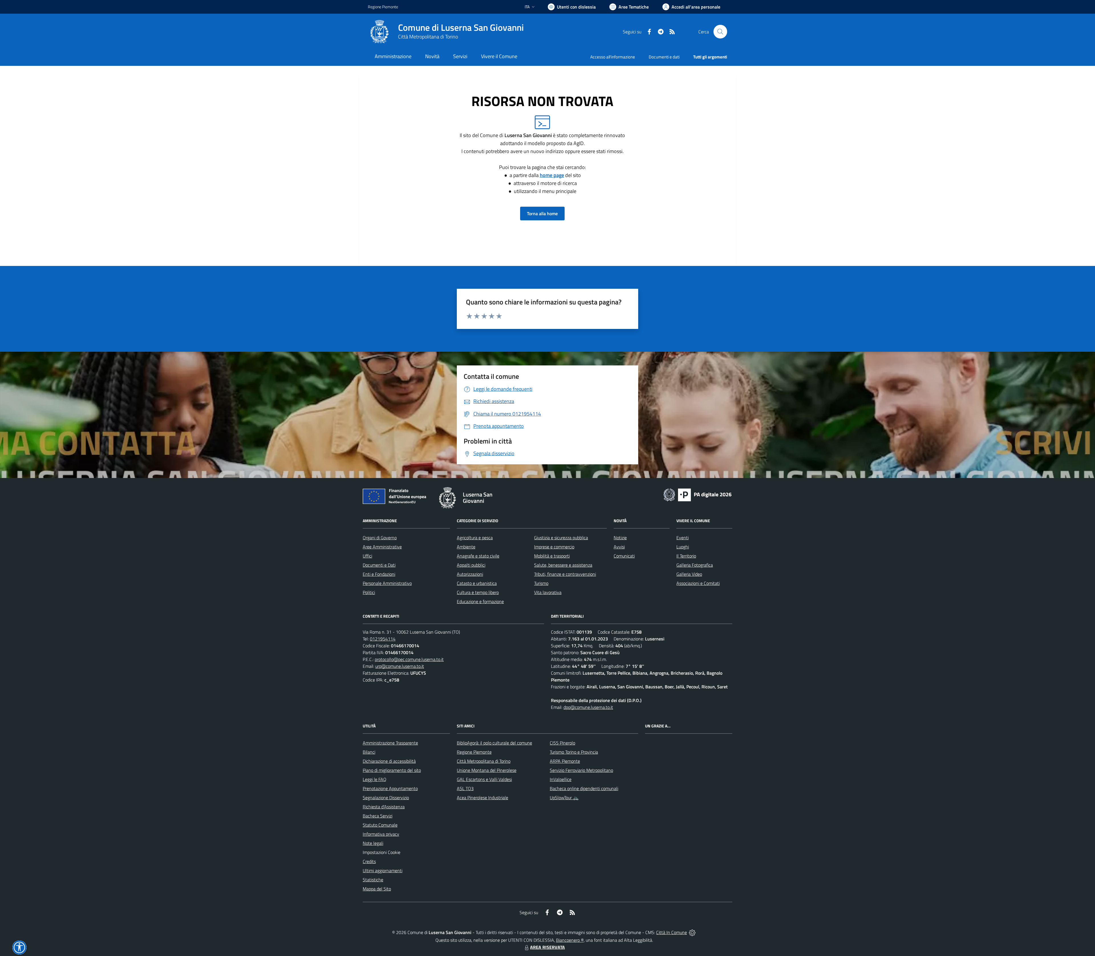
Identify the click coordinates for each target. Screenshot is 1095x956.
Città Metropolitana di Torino (428, 36)
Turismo (541, 583)
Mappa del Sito (377, 888)
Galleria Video (689, 574)
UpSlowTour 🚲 (564, 797)
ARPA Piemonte (565, 761)
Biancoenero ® (570, 940)
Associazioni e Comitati (698, 583)
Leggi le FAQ (374, 779)
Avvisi (619, 546)
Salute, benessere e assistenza (563, 565)
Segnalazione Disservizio (386, 797)
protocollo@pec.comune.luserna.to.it (409, 659)
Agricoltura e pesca (475, 537)
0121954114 (383, 638)
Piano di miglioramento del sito (392, 770)
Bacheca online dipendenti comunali (584, 788)
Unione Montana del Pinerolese (486, 770)
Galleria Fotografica (694, 565)
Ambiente (466, 546)
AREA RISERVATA (547, 947)
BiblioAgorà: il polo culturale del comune (494, 742)
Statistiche (373, 879)
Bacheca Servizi (377, 815)
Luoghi (682, 546)
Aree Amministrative (382, 546)
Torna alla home (542, 213)
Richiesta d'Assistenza (384, 806)
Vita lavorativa (547, 592)
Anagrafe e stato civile (478, 555)
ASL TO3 (465, 788)
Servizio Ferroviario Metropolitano (581, 770)
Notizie (620, 537)
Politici (369, 592)
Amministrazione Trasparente (390, 742)
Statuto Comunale (380, 824)
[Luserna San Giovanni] (379, 31)
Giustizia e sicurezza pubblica (561, 537)
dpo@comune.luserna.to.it (588, 707)
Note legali (373, 843)
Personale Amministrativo (387, 583)
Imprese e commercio (554, 546)
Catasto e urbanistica (477, 583)
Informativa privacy (381, 834)
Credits (369, 861)
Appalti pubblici (471, 565)
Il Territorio (686, 555)
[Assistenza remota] (692, 932)
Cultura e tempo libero (478, 592)
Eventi (682, 537)
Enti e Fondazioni (379, 574)
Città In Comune (671, 932)
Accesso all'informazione (612, 57)
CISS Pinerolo (562, 742)
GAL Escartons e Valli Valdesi (484, 779)
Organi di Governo (380, 537)
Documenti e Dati (379, 565)
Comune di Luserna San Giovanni (461, 27)
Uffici (367, 555)
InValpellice (560, 779)
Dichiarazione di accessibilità (389, 761)
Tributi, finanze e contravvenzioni (565, 574)
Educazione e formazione (480, 601)
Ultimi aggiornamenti (382, 870)
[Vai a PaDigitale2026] (697, 494)
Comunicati (624, 555)
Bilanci (369, 751)
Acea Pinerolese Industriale (482, 797)
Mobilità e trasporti (552, 555)
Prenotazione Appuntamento (390, 788)
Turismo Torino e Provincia (574, 751)
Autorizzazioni (470, 574)
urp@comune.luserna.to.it (399, 666)
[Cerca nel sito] (720, 31)
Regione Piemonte (383, 7)
